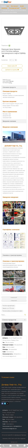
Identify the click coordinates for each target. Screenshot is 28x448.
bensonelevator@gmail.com (9, 356)
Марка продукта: (6, 81)
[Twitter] (7, 403)
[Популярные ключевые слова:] (25, 314)
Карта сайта (15, 438)
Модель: (4, 79)
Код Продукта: (6, 82)
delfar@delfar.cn (17, 354)
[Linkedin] (5, 403)
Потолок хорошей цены (8, 305)
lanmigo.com (14, 442)
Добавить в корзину (11, 69)
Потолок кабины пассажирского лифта (12, 311)
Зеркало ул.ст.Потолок (8, 308)
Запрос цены (11, 66)
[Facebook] (2, 403)
